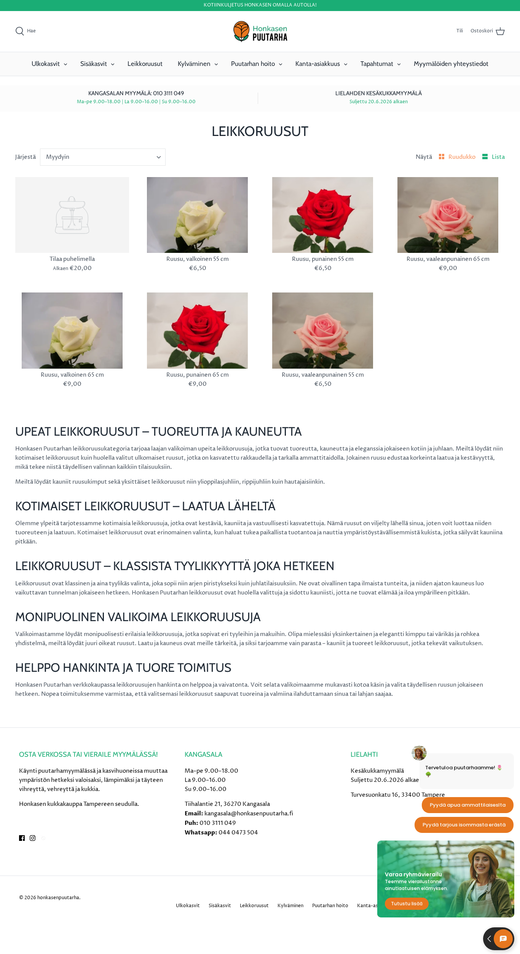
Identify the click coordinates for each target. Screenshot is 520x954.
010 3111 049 (217, 823)
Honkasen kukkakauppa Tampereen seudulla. (79, 804)
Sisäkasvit (93, 63)
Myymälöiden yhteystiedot (451, 63)
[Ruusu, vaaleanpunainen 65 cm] (448, 215)
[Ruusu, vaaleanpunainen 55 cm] (323, 330)
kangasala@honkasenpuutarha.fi (248, 814)
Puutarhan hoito (253, 63)
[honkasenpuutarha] (260, 32)
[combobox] (103, 157)
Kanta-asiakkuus (317, 63)
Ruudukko (462, 157)
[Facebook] (22, 838)
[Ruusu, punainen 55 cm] (323, 215)
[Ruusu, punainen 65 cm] (197, 330)
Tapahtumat (376, 63)
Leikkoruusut (145, 63)
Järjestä (25, 157)
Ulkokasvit (46, 63)
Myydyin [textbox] (57, 157)
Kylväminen (194, 63)
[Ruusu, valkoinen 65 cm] (72, 330)
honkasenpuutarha (58, 898)
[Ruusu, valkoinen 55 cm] (197, 215)
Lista (498, 157)
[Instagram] (32, 838)
